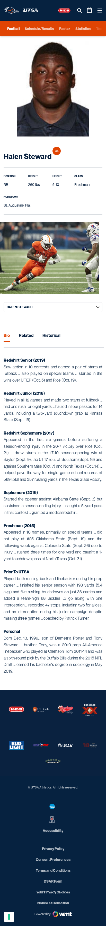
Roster (64, 28)
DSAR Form (53, 881)
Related (26, 335)
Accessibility (53, 830)
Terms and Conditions (53, 870)
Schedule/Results (39, 28)
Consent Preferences (53, 859)
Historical (51, 335)
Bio (7, 335)
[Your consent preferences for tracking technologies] (9, 917)
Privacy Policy (53, 848)
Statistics (83, 28)
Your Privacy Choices (53, 892)
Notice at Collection (53, 903)
